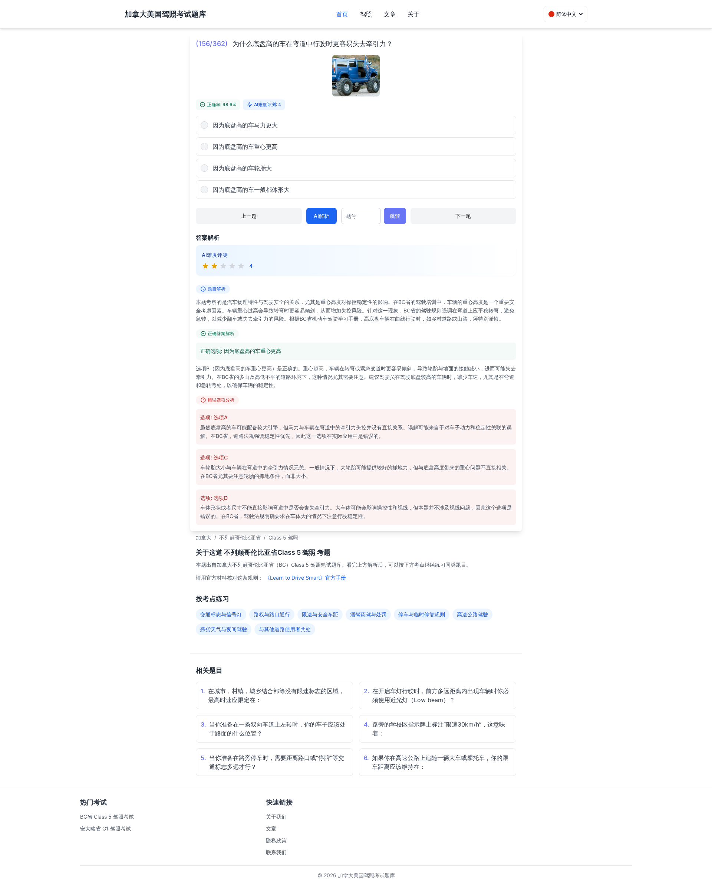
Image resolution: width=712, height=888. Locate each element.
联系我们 (276, 852)
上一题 (249, 216)
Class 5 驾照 (283, 537)
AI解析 (321, 216)
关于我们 (276, 816)
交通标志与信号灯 (221, 614)
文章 (390, 14)
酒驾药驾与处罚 (368, 614)
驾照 (366, 14)
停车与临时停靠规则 (421, 614)
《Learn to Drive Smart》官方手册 (305, 577)
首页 (342, 14)
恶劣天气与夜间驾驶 (223, 629)
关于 (413, 14)
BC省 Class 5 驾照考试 (107, 816)
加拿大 (203, 537)
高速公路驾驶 (472, 614)
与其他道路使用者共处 (285, 629)
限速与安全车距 (320, 614)
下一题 (463, 216)
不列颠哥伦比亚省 (240, 537)
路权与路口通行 (272, 614)
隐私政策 (276, 840)
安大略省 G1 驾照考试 (105, 828)
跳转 (395, 216)
